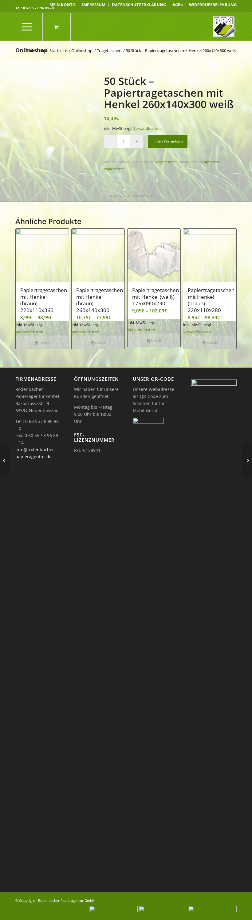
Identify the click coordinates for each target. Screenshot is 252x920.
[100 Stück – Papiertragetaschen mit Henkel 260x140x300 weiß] (247, 460)
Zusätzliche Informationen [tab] (132, 195)
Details (44, 342)
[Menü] (23, 27)
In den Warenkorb (167, 141)
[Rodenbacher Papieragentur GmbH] (224, 27)
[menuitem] (62, 4)
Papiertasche (114, 169)
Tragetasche (210, 161)
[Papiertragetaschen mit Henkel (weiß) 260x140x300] (5, 460)
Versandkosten (147, 128)
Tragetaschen (166, 161)
